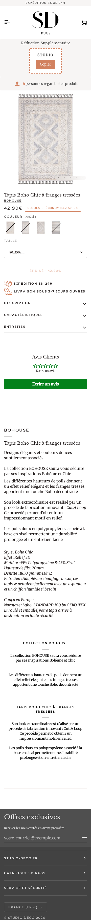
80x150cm (17, 252)
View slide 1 (58, 177)
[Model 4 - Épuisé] (56, 229)
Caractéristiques (23, 315)
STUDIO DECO (21, 917)
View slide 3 (70, 177)
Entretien (15, 326)
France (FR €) (23, 907)
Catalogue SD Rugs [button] (25, 873)
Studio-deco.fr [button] (21, 858)
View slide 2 (64, 177)
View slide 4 (76, 177)
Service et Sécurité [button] (25, 888)
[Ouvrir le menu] (11, 22)
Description (17, 303)
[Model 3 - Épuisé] (26, 229)
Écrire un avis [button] (45, 383)
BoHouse (12, 200)
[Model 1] (42, 229)
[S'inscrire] (83, 837)
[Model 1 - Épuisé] (11, 229)
